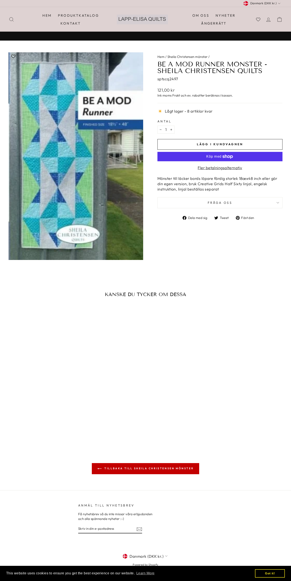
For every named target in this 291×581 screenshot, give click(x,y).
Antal (164, 121)
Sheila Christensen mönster (187, 57)
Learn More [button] (145, 573)
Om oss (200, 15)
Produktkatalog (78, 15)
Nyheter (225, 15)
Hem (47, 15)
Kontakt (71, 23)
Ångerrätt (213, 23)
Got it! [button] (270, 573)
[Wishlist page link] (258, 19)
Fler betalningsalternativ (220, 167)
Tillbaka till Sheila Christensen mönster (148, 468)
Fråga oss (220, 203)
